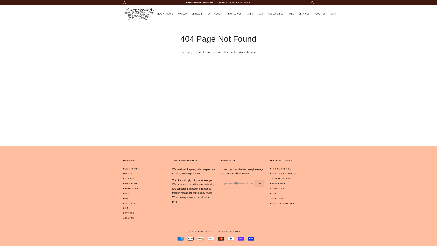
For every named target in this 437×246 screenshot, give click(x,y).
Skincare (128, 179)
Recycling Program (282, 203)
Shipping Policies (280, 169)
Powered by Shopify (230, 232)
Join (259, 183)
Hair (125, 198)
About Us (128, 218)
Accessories (130, 203)
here (231, 52)
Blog (273, 193)
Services (128, 213)
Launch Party (199, 232)
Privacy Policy (279, 183)
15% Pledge (277, 198)
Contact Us (277, 188)
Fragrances (130, 188)
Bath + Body (130, 183)
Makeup (127, 174)
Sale (126, 208)
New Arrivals (131, 169)
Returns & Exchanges (283, 174)
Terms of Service (280, 179)
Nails (126, 193)
